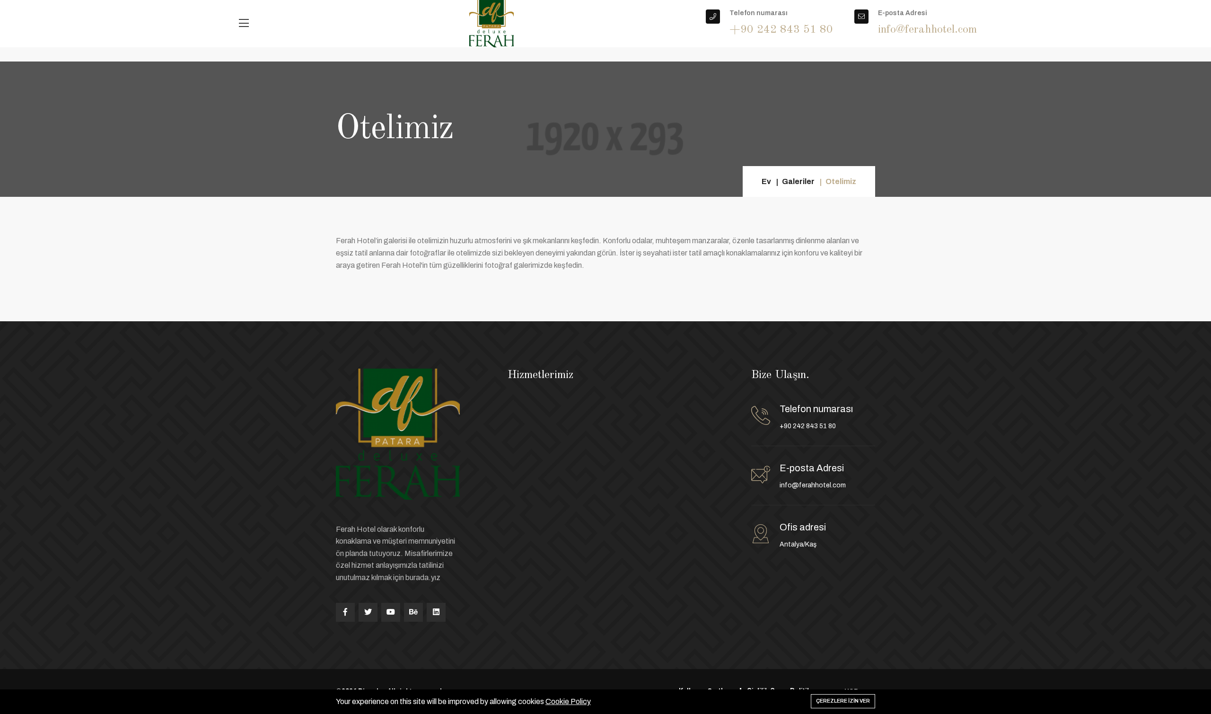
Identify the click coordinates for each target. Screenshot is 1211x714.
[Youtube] (390, 612)
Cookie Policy (568, 701)
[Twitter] (368, 612)
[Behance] (413, 612)
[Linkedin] (436, 612)
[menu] (244, 23)
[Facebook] (345, 612)
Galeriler (798, 181)
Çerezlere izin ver (843, 701)
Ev (766, 181)
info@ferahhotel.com (813, 485)
